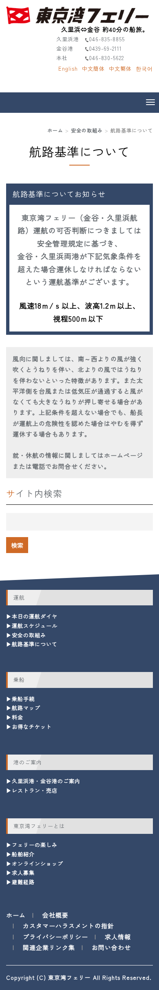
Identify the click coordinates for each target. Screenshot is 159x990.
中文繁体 (120, 68)
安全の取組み (87, 130)
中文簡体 (93, 68)
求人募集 (23, 872)
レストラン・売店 (34, 790)
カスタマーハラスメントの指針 (68, 925)
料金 (17, 717)
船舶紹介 (23, 854)
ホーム (55, 130)
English (68, 68)
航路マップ (26, 708)
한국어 (144, 68)
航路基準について (34, 644)
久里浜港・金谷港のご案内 (46, 781)
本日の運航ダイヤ (34, 616)
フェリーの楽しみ (34, 845)
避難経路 (23, 882)
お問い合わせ (111, 947)
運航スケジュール (34, 625)
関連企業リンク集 (49, 947)
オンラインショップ (37, 863)
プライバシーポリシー (55, 936)
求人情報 (118, 936)
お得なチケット (32, 726)
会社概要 (55, 915)
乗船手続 (23, 699)
